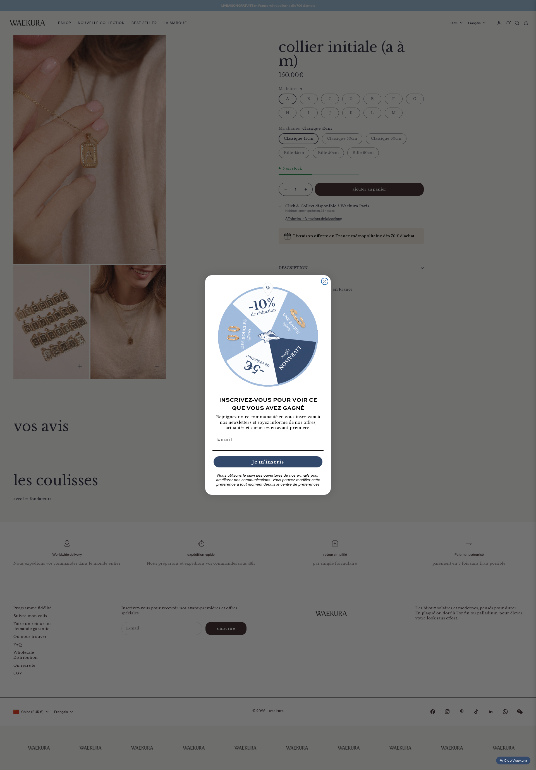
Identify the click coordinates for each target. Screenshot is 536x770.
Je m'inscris (268, 462)
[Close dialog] (324, 281)
